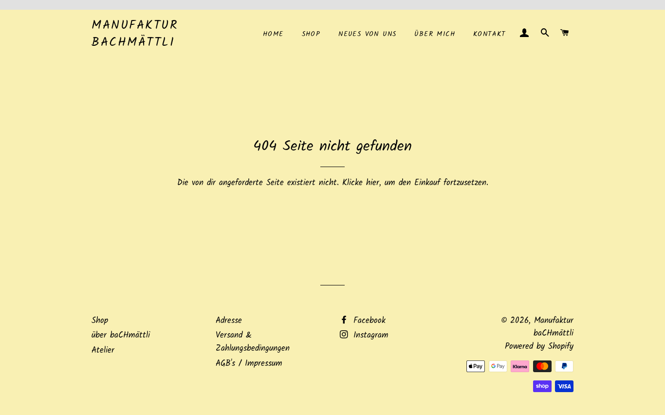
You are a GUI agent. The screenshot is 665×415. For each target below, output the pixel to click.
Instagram (369, 335)
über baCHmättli (121, 335)
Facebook (368, 320)
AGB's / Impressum (249, 363)
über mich (434, 34)
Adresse (229, 320)
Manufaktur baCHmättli (135, 34)
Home (273, 34)
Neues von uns (367, 34)
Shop (311, 34)
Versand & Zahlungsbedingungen (253, 342)
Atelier (103, 350)
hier (372, 182)
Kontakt (489, 34)
